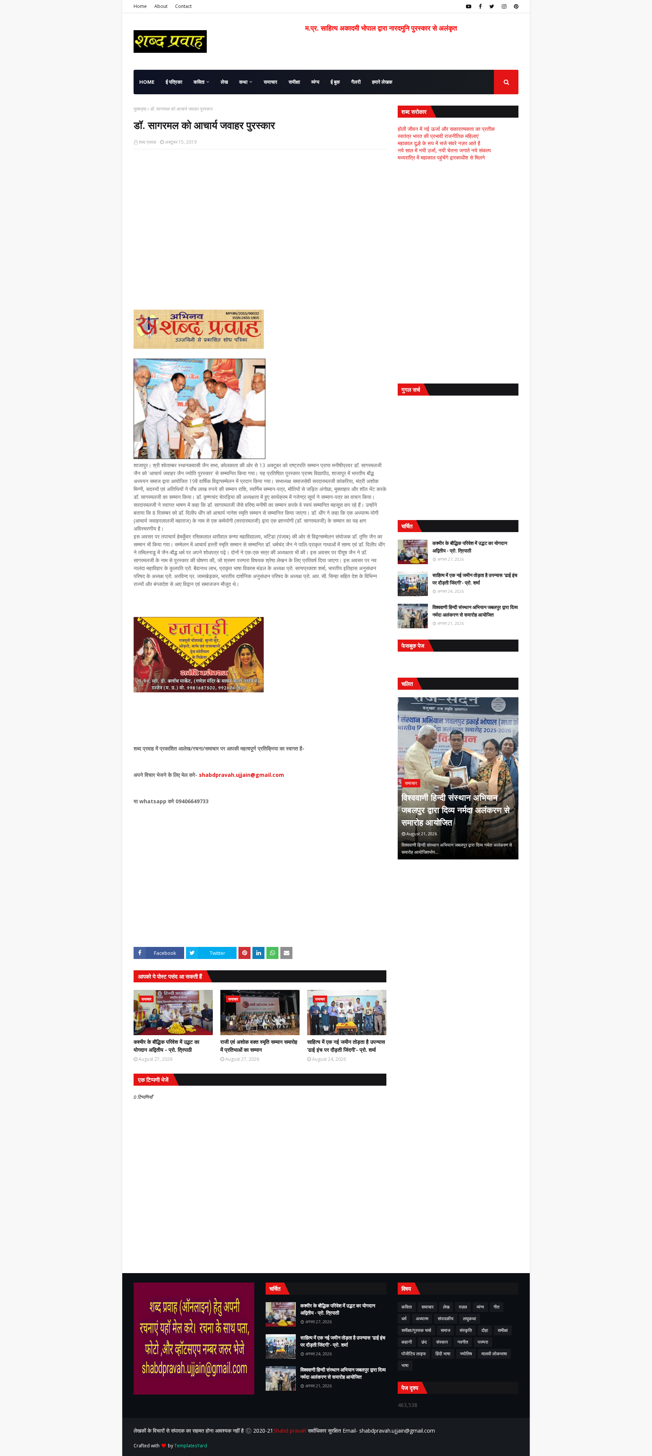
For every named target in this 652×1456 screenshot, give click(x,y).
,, (458, 778)
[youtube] (468, 6)
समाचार (427, 1307)
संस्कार (442, 1342)
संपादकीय (446, 1318)
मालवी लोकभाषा (494, 1353)
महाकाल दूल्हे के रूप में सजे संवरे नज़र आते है (439, 143)
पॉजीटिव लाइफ (413, 1353)
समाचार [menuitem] (270, 81)
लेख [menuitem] (224, 81)
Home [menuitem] (146, 81)
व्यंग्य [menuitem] (315, 81)
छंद (424, 1342)
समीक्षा (503, 1330)
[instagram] (504, 6)
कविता (406, 1307)
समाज (445, 1330)
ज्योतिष (466, 1353)
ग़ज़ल (463, 1307)
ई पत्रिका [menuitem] (174, 81)
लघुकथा (469, 1318)
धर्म (403, 1318)
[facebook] (480, 6)
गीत (497, 1307)
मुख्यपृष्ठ (140, 109)
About (161, 6)
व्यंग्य (480, 1307)
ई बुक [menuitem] (335, 81)
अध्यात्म (422, 1318)
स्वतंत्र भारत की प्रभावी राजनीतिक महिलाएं (438, 136)
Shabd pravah (290, 1430)
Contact (183, 6)
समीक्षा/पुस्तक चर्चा (416, 1330)
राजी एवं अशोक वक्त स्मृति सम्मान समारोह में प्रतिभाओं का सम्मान (258, 1045)
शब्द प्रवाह (147, 142)
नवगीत (462, 1342)
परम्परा (483, 1342)
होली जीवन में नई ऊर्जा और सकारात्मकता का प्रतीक (446, 128)
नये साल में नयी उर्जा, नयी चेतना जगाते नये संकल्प (444, 150)
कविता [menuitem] (199, 81)
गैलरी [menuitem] (356, 81)
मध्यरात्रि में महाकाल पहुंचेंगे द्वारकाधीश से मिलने (441, 157)
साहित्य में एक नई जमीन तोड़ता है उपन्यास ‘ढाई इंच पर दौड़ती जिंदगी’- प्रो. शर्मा (346, 1045)
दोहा (484, 1330)
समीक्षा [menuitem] (294, 81)
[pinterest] (515, 6)
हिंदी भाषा (443, 1353)
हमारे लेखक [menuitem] (382, 81)
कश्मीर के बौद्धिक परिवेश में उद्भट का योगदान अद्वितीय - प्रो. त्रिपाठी (166, 1045)
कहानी (406, 1342)
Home (140, 6)
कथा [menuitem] (243, 81)
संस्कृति (466, 1330)
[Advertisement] (260, 209)
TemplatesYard (190, 1445)
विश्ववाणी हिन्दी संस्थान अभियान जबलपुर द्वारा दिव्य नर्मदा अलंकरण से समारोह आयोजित (475, 611)
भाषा (405, 1365)
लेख (446, 1307)
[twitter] (491, 6)
